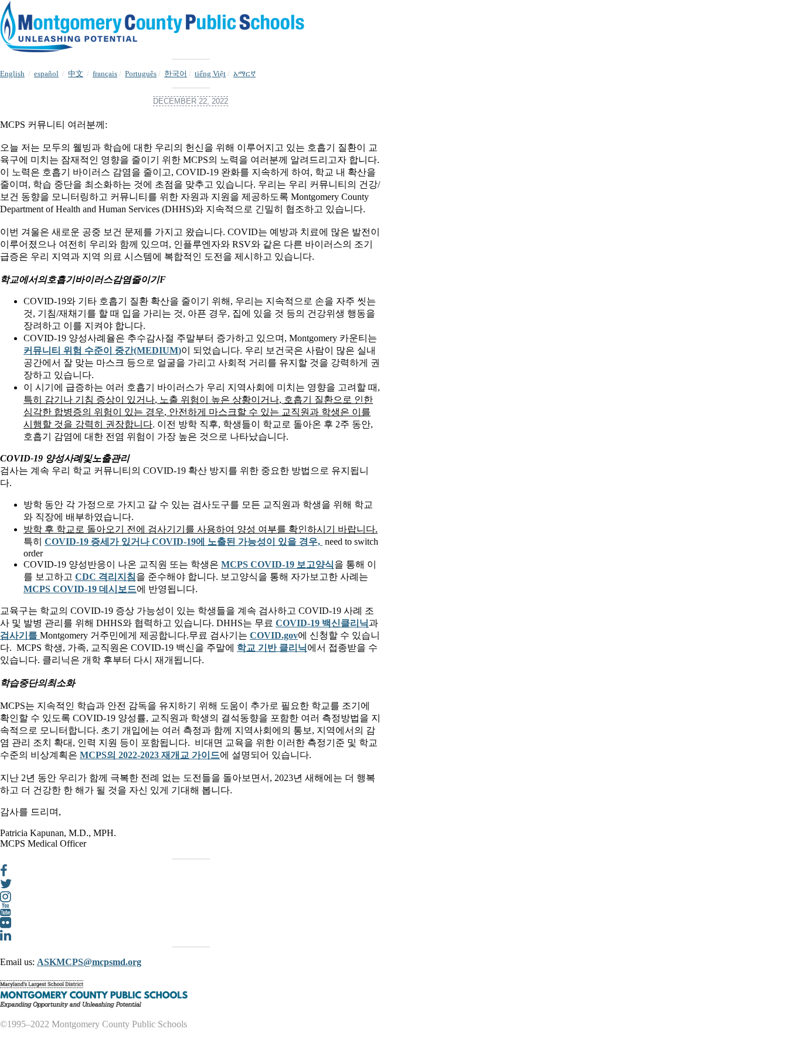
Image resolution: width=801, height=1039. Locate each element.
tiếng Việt (210, 73)
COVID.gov (274, 635)
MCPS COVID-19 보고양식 (277, 564)
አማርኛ (244, 73)
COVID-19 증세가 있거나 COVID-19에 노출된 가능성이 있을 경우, (184, 541)
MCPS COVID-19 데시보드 (80, 589)
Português (141, 73)
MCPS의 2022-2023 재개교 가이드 (150, 755)
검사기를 (20, 635)
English (12, 73)
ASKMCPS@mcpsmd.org (89, 962)
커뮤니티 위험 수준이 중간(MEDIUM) (102, 350)
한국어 (175, 73)
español (46, 73)
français (105, 73)
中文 (75, 73)
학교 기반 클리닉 (272, 648)
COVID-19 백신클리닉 (322, 623)
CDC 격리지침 (105, 577)
